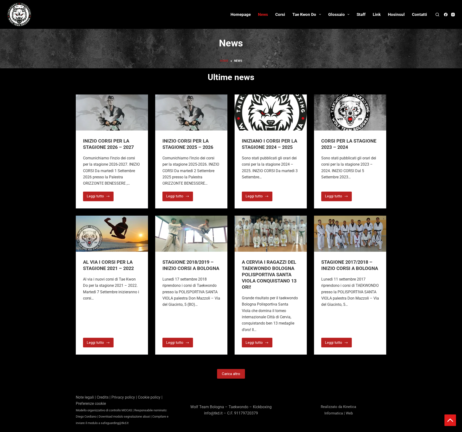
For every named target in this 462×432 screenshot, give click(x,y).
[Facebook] (446, 14)
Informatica (333, 413)
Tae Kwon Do (304, 14)
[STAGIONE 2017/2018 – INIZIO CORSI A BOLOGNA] (350, 234)
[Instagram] (453, 14)
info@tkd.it (213, 413)
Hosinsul (396, 14)
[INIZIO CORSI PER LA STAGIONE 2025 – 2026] (191, 112)
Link (377, 14)
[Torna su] (450, 420)
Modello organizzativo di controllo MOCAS (104, 410)
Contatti (419, 14)
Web (349, 413)
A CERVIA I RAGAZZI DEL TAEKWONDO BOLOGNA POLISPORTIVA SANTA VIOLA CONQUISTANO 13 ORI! (269, 274)
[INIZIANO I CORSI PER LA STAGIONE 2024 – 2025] (271, 112)
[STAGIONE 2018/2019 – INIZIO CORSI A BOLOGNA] (191, 234)
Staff (361, 14)
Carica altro (231, 374)
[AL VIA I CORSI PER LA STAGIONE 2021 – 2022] (112, 234)
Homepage (241, 14)
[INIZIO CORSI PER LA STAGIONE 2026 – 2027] (112, 112)
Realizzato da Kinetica (338, 407)
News (263, 14)
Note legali (85, 397)
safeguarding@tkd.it (114, 423)
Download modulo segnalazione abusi (124, 416)
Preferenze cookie (91, 403)
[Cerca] (437, 14)
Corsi (280, 14)
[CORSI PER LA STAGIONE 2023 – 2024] (350, 112)
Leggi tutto (100, 195)
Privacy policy (123, 397)
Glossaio (336, 14)
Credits (103, 397)
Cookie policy (149, 397)
